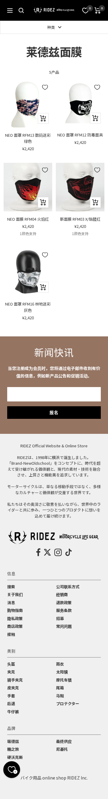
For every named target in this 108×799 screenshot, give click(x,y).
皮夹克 (13, 687)
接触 (11, 634)
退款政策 (64, 602)
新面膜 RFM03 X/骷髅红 (80, 219)
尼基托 (62, 749)
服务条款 (64, 610)
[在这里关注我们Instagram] (58, 552)
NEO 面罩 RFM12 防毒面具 (80, 135)
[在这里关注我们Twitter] (47, 552)
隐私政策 (15, 618)
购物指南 (15, 610)
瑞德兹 (13, 741)
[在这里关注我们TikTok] (68, 552)
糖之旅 (13, 749)
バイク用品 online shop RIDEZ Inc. (54, 778)
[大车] (97, 10)
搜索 (11, 586)
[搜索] (21, 10)
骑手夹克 (15, 680)
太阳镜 (62, 672)
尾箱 (60, 687)
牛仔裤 (13, 711)
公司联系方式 (68, 586)
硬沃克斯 (15, 757)
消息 (11, 602)
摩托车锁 (64, 680)
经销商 (62, 594)
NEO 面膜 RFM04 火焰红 (28, 219)
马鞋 (60, 696)
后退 (11, 703)
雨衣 (60, 664)
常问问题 (64, 626)
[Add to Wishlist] (45, 87)
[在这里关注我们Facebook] (38, 552)
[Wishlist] (85, 10)
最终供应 (64, 741)
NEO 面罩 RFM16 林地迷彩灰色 (28, 307)
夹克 (11, 672)
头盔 (11, 664)
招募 (60, 618)
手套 (11, 696)
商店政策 (15, 626)
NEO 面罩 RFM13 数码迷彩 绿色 (28, 138)
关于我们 (15, 594)
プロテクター (67, 703)
